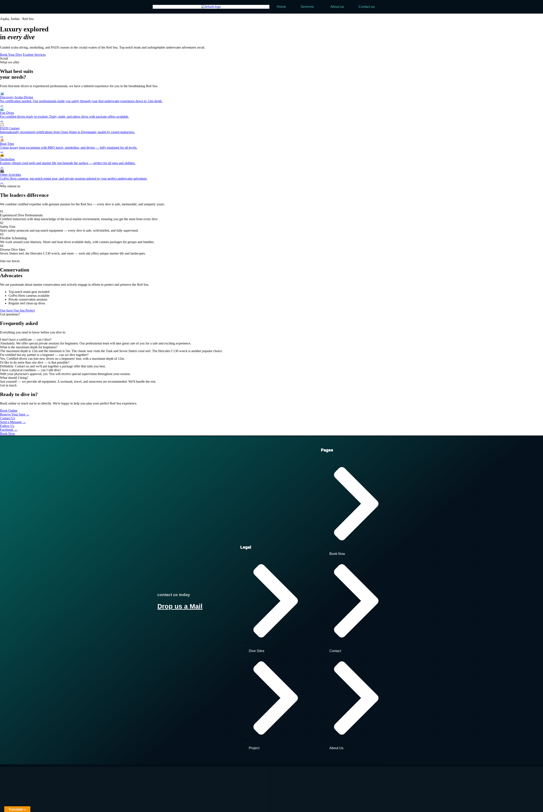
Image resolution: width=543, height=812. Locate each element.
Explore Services (34, 54)
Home (281, 6)
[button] (308, 6)
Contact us (366, 6)
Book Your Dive (11, 54)
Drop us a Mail (180, 606)
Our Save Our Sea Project (17, 310)
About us (337, 6)
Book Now (7, 433)
